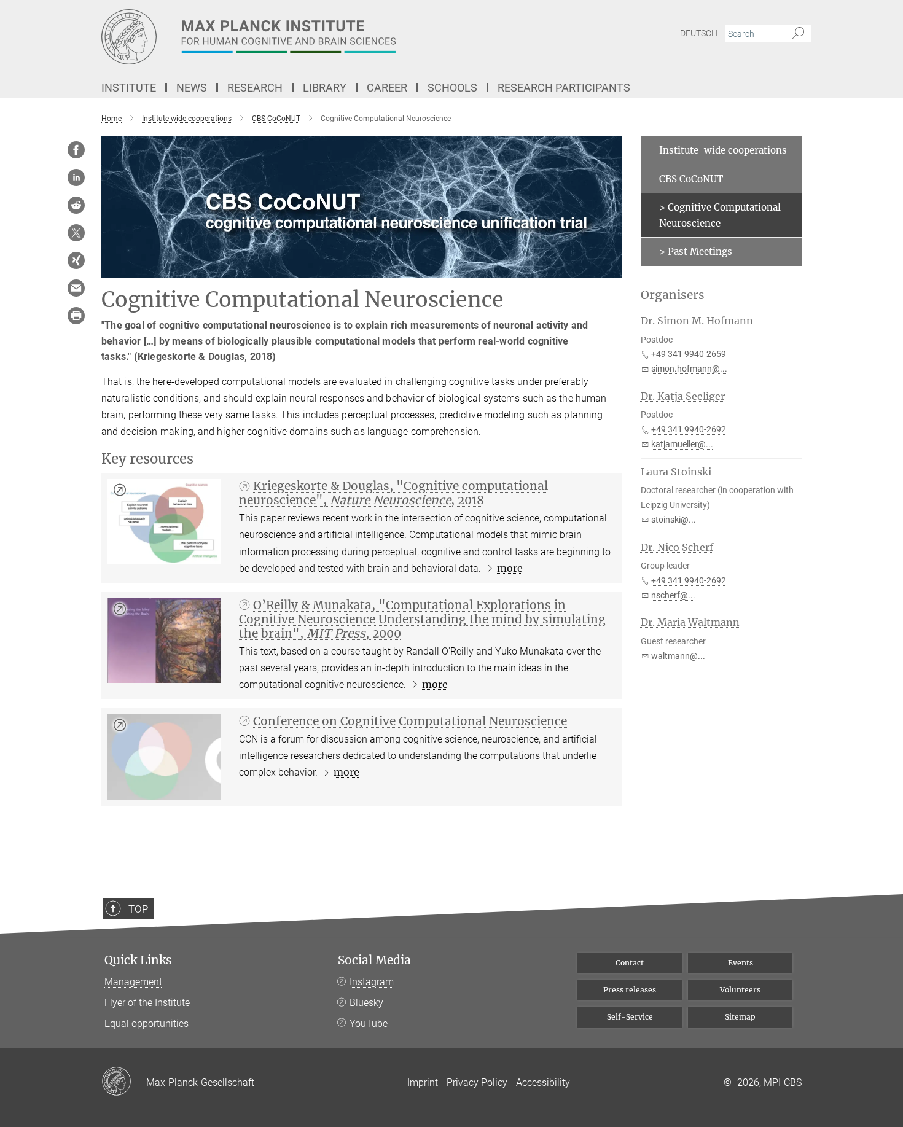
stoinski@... (673, 520)
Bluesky (366, 1002)
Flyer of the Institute (147, 1002)
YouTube (369, 1023)
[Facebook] (76, 150)
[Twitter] (76, 233)
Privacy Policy (477, 1082)
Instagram (372, 982)
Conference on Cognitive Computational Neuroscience (410, 721)
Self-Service (630, 1016)
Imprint (422, 1082)
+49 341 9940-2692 (688, 429)
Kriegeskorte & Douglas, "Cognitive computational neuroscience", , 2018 (393, 492)
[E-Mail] (76, 288)
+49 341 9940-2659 (688, 354)
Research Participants (564, 87)
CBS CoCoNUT (691, 179)
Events (740, 962)
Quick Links (138, 960)
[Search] (798, 33)
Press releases (629, 989)
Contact (630, 962)
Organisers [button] (673, 295)
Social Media (374, 960)
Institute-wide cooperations (723, 150)
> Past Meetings (695, 251)
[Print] (76, 315)
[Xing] (76, 260)
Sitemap (740, 1016)
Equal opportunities (146, 1023)
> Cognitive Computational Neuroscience (720, 215)
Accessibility (543, 1082)
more (510, 568)
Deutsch (698, 33)
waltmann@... (678, 656)
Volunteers (740, 989)
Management (133, 982)
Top (138, 909)
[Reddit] (76, 205)
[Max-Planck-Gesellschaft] (123, 1082)
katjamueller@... (682, 444)
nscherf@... (673, 595)
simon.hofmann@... (689, 368)
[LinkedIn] (76, 177)
